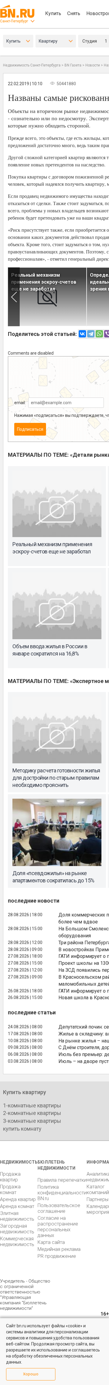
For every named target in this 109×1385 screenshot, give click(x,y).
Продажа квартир (10, 1177)
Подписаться (30, 429)
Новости (92, 65)
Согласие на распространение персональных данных (58, 1226)
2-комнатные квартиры (32, 1113)
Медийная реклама (59, 1249)
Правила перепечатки (62, 1180)
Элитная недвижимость (17, 1216)
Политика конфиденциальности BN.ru (62, 1192)
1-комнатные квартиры (32, 1105)
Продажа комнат (10, 1189)
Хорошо (30, 1374)
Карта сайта (51, 1242)
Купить (53, 13)
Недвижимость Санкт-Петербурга (32, 65)
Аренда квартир (18, 1199)
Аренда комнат (17, 1206)
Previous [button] (14, 296)
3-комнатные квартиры (32, 1121)
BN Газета (72, 65)
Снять (73, 13)
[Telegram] (90, 333)
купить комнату (22, 1129)
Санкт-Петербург (14, 21)
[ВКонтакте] (82, 333)
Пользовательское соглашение (59, 1208)
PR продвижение (57, 1256)
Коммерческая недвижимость (17, 1241)
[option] (47, 296)
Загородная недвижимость (17, 1229)
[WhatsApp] (99, 333)
